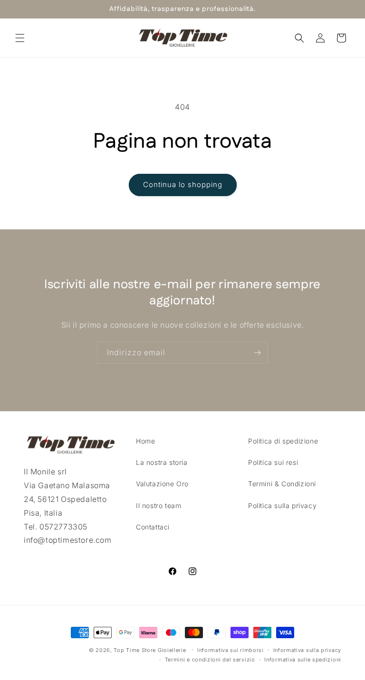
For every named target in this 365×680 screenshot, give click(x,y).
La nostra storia (162, 462)
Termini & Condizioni (282, 484)
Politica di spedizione (283, 441)
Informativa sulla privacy (307, 650)
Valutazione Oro (162, 484)
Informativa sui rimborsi (230, 650)
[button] (20, 38)
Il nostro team (158, 505)
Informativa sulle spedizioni (302, 659)
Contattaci (153, 527)
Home (145, 441)
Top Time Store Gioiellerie (150, 650)
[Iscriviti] (257, 352)
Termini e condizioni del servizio (210, 659)
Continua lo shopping (182, 184)
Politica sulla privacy (282, 505)
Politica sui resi (273, 462)
